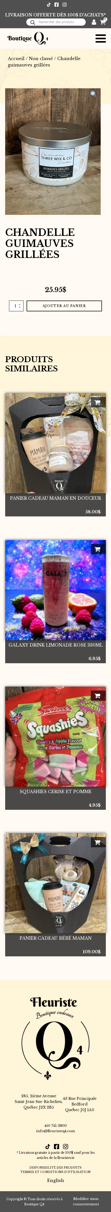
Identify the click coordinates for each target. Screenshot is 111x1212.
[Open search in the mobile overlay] (56, 22)
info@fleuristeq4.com (55, 1131)
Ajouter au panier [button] (98, 402)
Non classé (41, 58)
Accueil (16, 58)
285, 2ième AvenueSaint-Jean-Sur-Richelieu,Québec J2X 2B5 (39, 1102)
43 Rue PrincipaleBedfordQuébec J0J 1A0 (80, 1104)
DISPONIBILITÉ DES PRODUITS (55, 1167)
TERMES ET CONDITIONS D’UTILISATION (55, 1172)
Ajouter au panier (64, 306)
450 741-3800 (55, 1125)
